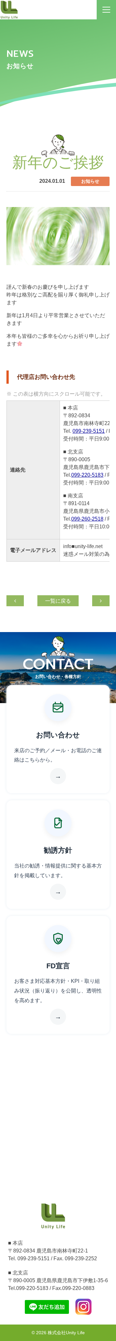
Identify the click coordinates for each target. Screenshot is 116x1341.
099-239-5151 (88, 431)
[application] (58, 236)
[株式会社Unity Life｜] (53, 1215)
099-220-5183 (87, 475)
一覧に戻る (58, 600)
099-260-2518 (87, 519)
